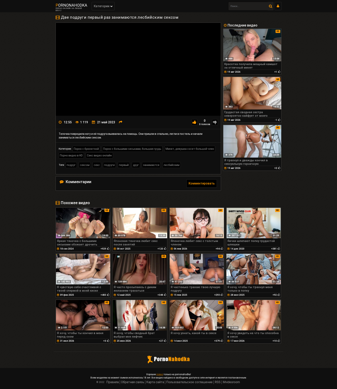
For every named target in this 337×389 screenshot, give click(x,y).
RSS (218, 382)
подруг (71, 165)
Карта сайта (155, 382)
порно (159, 374)
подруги (109, 165)
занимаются (151, 165)
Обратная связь (132, 382)
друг (136, 165)
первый (124, 165)
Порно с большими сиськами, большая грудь (132, 148)
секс (97, 165)
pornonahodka (71, 5)
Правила (112, 382)
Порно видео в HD (71, 155)
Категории (102, 6)
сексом (85, 165)
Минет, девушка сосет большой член (190, 148)
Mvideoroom (231, 382)
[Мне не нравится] (215, 122)
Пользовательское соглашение (189, 382)
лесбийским (171, 165)
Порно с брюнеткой (86, 148)
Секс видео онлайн (99, 155)
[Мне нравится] (194, 122)
